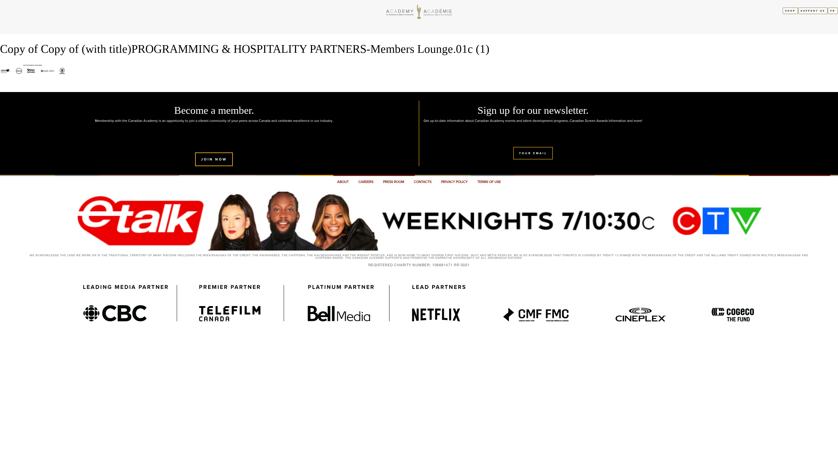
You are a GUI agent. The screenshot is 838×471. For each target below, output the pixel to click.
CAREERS (365, 182)
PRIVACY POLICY (454, 182)
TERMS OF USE (489, 182)
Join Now (214, 159)
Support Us (813, 10)
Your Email (533, 153)
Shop (790, 10)
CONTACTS (422, 182)
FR (832, 10)
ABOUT (343, 182)
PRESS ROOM (393, 182)
